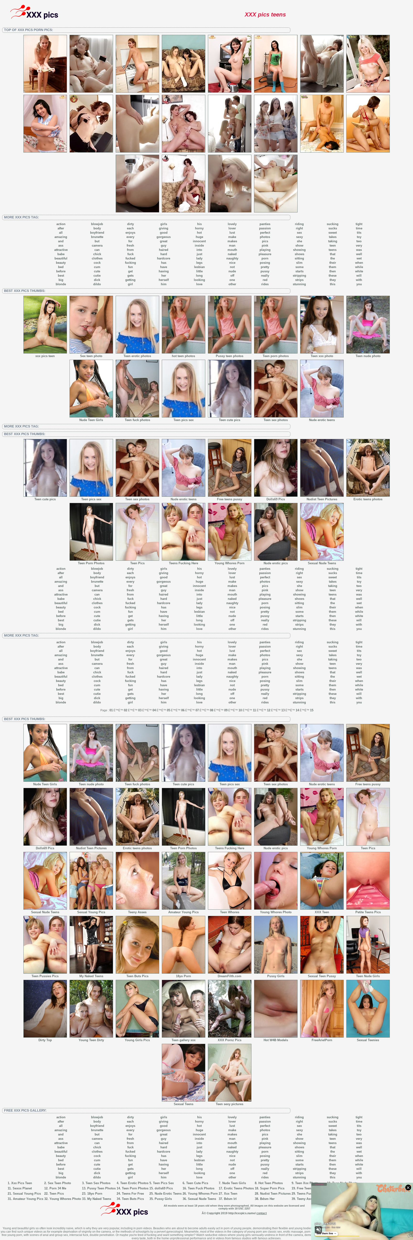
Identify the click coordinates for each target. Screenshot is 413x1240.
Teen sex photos (276, 420)
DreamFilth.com (229, 976)
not (232, 267)
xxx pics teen (45, 356)
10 (240, 710)
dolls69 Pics (164, 1188)
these (333, 275)
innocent (199, 241)
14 (297, 710)
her (163, 275)
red (265, 280)
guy (163, 245)
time (359, 228)
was (359, 250)
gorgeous (164, 237)
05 (168, 710)
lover (232, 228)
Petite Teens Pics (368, 912)
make (232, 237)
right (299, 228)
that (332, 254)
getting (130, 280)
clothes (97, 258)
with (359, 280)
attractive (61, 250)
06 (183, 710)
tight (359, 224)
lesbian (199, 267)
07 (197, 710)
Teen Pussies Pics (45, 976)
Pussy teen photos (229, 356)
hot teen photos (183, 356)
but (97, 241)
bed (61, 267)
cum (97, 267)
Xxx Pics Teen (21, 1183)
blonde (61, 284)
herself (164, 280)
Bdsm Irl (230, 1199)
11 (254, 710)
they (333, 280)
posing (265, 262)
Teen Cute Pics (197, 1183)
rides (265, 284)
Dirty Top (45, 1040)
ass (60, 245)
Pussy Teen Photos (101, 1188)
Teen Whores (229, 912)
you (359, 284)
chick (97, 254)
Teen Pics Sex (163, 1183)
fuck (130, 254)
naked (232, 254)
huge (199, 237)
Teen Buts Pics (137, 976)
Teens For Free (133, 1193)
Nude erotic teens (322, 420)
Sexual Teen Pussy (322, 976)
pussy (265, 271)
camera (97, 245)
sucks (332, 228)
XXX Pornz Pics (229, 1040)
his (199, 224)
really (265, 275)
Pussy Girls (275, 976)
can (97, 250)
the (332, 258)
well (359, 254)
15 (311, 710)
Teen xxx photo (322, 356)
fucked (130, 258)
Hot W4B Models (276, 1040)
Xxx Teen (230, 1193)
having (164, 271)
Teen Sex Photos (98, 1183)
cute (97, 271)
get (130, 271)
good (164, 232)
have (163, 267)
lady (199, 258)
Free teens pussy (229, 499)
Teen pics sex (184, 420)
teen (333, 245)
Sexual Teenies (368, 1040)
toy (359, 237)
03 (139, 710)
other (232, 284)
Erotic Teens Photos (239, 1188)
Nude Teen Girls (91, 420)
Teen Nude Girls (368, 976)
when (359, 262)
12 (268, 710)
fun (130, 267)
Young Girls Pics (137, 1040)
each (130, 228)
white (359, 271)
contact (261, 1213)
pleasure (265, 254)
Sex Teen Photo (59, 1183)
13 (283, 710)
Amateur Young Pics (183, 912)
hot (199, 232)
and (61, 241)
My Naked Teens (91, 976)
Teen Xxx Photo (306, 1183)
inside (199, 245)
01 (111, 710)
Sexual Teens (183, 1104)
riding (299, 224)
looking (199, 280)
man (232, 245)
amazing (60, 237)
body (97, 228)
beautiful (60, 258)
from (130, 250)
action (60, 224)
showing (299, 250)
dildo (97, 284)
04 (154, 710)
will (359, 275)
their (332, 262)
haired (163, 250)
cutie (97, 275)
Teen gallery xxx (184, 1040)
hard (163, 254)
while (359, 267)
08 (211, 710)
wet (359, 258)
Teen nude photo (368, 356)
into (199, 250)
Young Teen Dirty (91, 1040)
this (332, 284)
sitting (299, 258)
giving (163, 228)
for (130, 241)
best (61, 275)
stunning (299, 284)
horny (199, 228)
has (163, 262)
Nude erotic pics (276, 563)
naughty (232, 258)
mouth (232, 250)
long (199, 275)
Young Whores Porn (230, 563)
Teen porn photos (276, 356)
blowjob (97, 224)
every (130, 237)
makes (232, 241)
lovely (232, 224)
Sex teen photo (91, 356)
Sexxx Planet (22, 1188)
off (232, 275)
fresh (130, 245)
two (359, 241)
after (61, 228)
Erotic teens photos (367, 499)
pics (265, 241)
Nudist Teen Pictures (322, 499)
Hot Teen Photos (270, 1183)
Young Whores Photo (276, 912)
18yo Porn (183, 976)
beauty (61, 262)
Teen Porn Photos (91, 563)
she (299, 241)
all (61, 232)
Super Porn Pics (272, 1188)
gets (130, 275)
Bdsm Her (267, 1199)
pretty (265, 267)
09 (226, 710)
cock (97, 262)
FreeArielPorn (322, 1040)
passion (265, 228)
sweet (332, 232)
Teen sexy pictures (229, 1104)
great (163, 241)
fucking (130, 262)
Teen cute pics (229, 420)
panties (265, 224)
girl (130, 284)
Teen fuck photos (137, 420)
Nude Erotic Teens (168, 1193)
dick (97, 280)
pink (265, 245)
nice (232, 262)
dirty (130, 224)
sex (299, 232)
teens (333, 250)
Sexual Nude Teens (322, 563)
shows (299, 254)
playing (265, 250)
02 (125, 710)
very (359, 245)
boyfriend (97, 232)
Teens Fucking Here (183, 563)
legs (199, 262)
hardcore (163, 258)
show (299, 245)
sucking (332, 224)
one (232, 280)
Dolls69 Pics (275, 499)
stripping (299, 275)
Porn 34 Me (57, 1188)
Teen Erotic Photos (134, 1183)
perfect (265, 232)
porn (264, 258)
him (164, 284)
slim (299, 262)
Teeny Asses (137, 912)
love (199, 284)
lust (232, 232)
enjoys (130, 232)
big (61, 280)
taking (332, 241)
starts (299, 271)
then (332, 271)
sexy (299, 237)
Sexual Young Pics (91, 912)
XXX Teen (322, 912)
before (60, 271)
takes (333, 237)
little (199, 271)
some (299, 267)
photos (265, 237)
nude (232, 271)
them (332, 267)
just (199, 254)
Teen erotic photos (137, 356)
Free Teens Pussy (310, 1188)
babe (61, 254)
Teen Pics (137, 563)
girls (163, 224)
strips (299, 280)
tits (359, 232)
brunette (97, 237)
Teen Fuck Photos (201, 1188)
